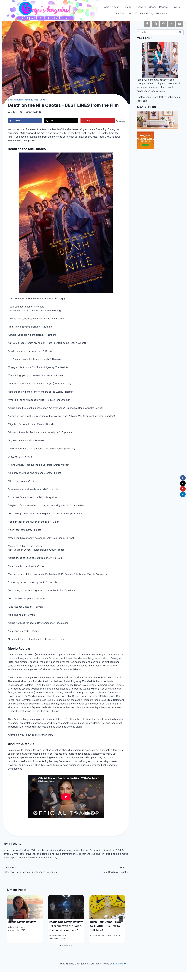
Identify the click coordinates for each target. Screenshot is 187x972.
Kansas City (146, 13)
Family (127, 7)
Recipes (120, 13)
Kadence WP (120, 963)
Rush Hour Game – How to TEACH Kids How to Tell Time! (105, 926)
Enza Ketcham (16, 927)
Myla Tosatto (16, 112)
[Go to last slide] (11, 919)
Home (106, 7)
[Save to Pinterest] (183, 489)
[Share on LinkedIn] (183, 494)
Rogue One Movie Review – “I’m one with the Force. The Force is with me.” (66, 926)
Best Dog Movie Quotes (116, 869)
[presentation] (25, 907)
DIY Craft (132, 13)
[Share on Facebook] (183, 478)
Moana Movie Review (22, 922)
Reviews (163, 7)
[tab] (60, 945)
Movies (152, 7)
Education (161, 13)
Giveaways (140, 7)
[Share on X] (183, 483)
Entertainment (15, 100)
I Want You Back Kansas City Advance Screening (30, 869)
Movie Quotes (31, 100)
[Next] (121, 919)
